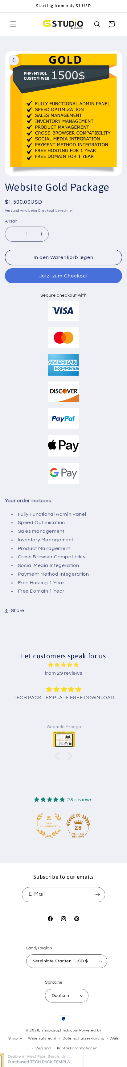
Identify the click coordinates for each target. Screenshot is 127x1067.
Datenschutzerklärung (83, 1038)
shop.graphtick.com (60, 1030)
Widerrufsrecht (42, 1038)
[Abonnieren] (98, 894)
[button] (13, 24)
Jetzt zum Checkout (63, 275)
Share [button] (17, 610)
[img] (63, 665)
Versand (12, 210)
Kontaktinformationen (77, 1048)
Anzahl (12, 221)
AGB (114, 1038)
